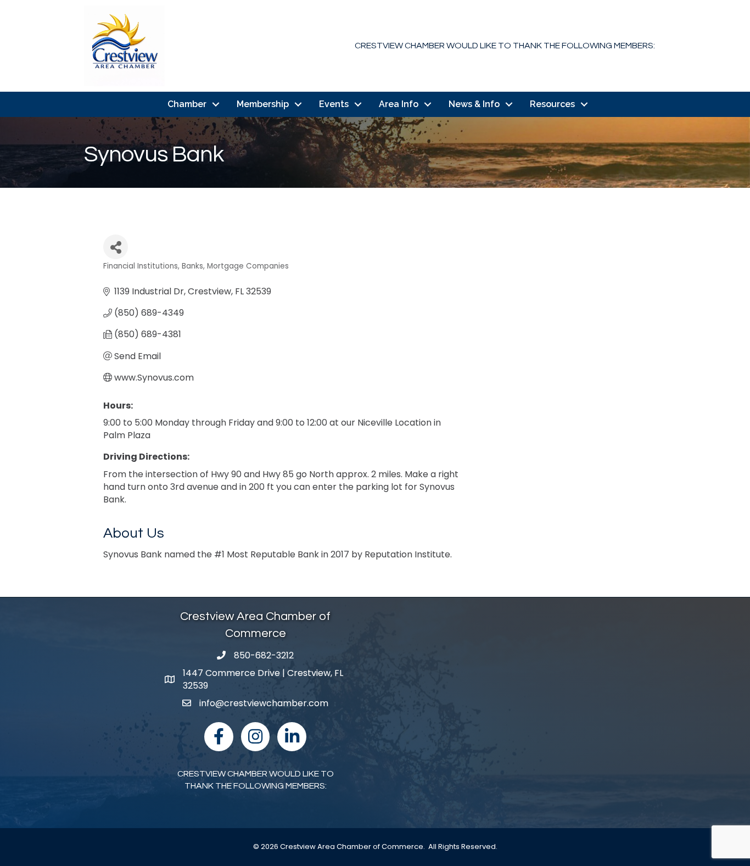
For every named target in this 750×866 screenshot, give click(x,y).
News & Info (474, 104)
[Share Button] (115, 246)
